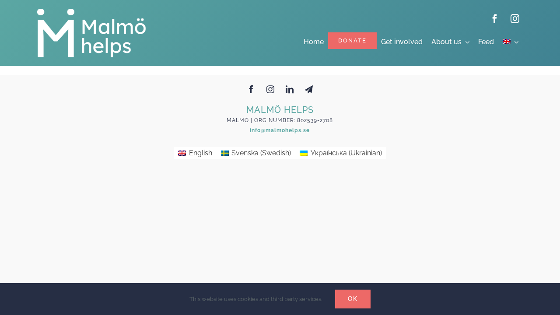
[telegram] (308, 89)
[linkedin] (289, 89)
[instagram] (515, 19)
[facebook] (495, 19)
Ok (353, 298)
